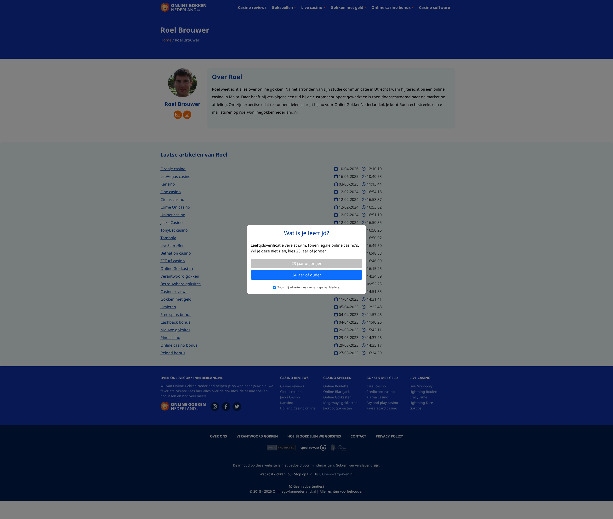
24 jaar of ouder (306, 275)
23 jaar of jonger (307, 263)
